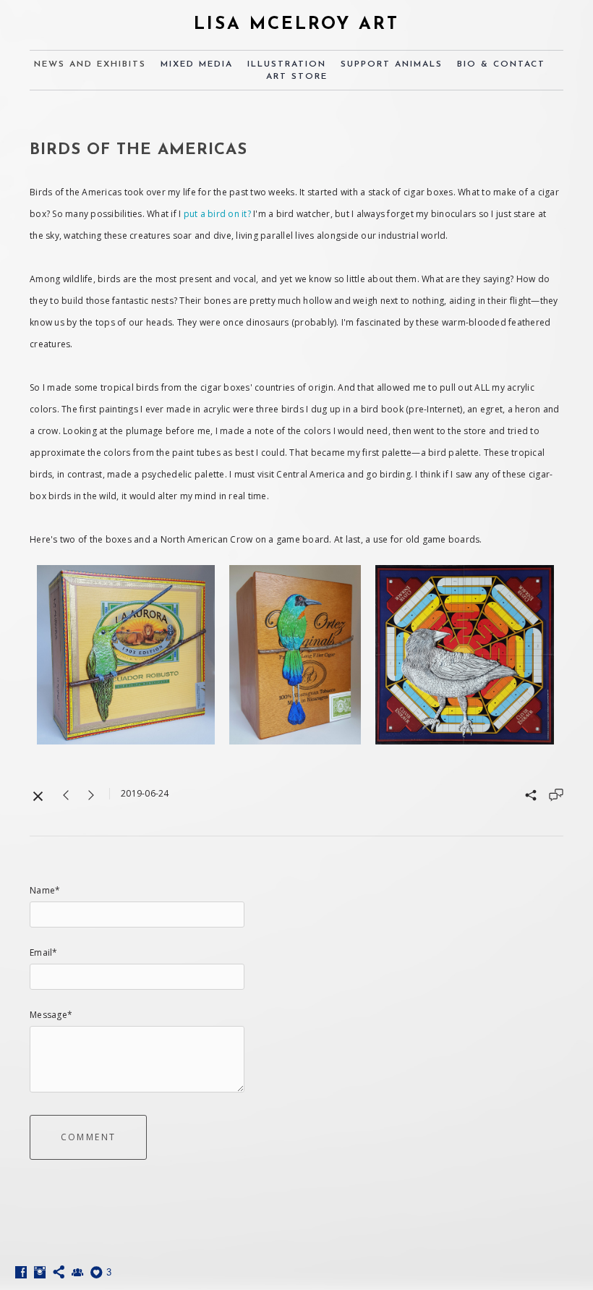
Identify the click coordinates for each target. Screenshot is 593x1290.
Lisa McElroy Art (296, 24)
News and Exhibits (90, 64)
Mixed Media (197, 64)
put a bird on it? (217, 214)
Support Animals (392, 64)
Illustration (286, 64)
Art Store (297, 76)
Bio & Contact (501, 64)
